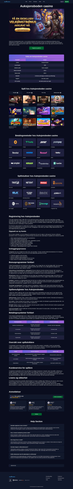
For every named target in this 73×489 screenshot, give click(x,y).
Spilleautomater (57, 92)
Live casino (29, 92)
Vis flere (36, 414)
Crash (43, 92)
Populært (15, 92)
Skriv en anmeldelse (58, 396)
